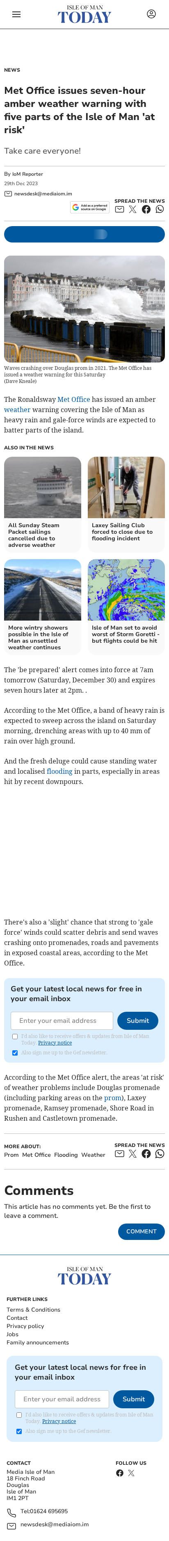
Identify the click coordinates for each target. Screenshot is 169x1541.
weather (17, 410)
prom (112, 1098)
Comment (141, 1231)
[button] (16, 14)
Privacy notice (55, 1043)
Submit (138, 1020)
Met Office (73, 399)
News (12, 70)
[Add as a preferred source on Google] (89, 207)
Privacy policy (25, 1326)
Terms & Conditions (33, 1310)
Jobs (12, 1334)
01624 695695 (49, 1511)
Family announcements (38, 1342)
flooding (60, 771)
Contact (17, 1318)
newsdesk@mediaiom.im (55, 1524)
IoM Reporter (27, 174)
